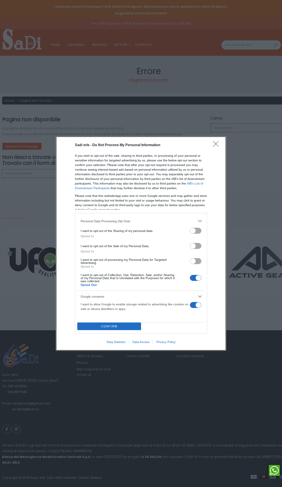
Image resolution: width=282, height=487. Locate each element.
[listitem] (141, 221)
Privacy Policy (166, 342)
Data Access (141, 342)
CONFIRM (109, 326)
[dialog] (141, 243)
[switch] (195, 231)
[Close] (217, 145)
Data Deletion (116, 342)
